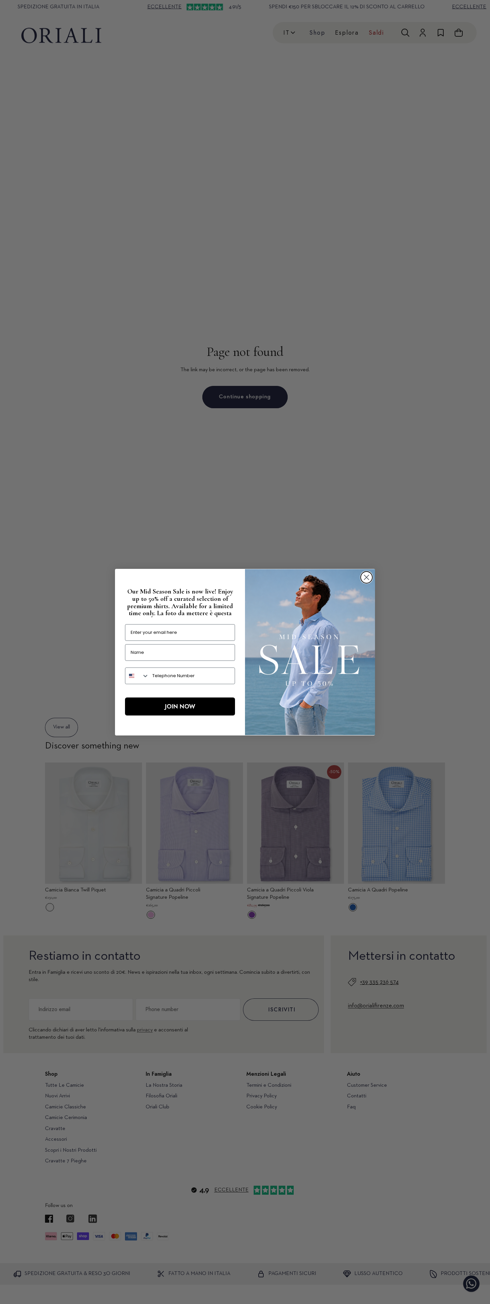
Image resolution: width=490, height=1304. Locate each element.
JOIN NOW (180, 706)
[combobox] (137, 676)
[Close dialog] (366, 577)
